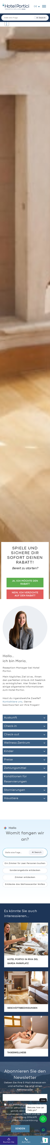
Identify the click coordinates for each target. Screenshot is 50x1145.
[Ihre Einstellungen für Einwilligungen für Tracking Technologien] (45, 1140)
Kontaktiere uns (13, 702)
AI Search (41, 18)
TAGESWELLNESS (16, 1053)
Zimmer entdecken (25, 877)
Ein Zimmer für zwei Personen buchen (25, 863)
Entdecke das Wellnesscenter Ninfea (25, 884)
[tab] (25, 718)
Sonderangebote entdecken (25, 870)
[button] (37, 6)
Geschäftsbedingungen (22, 1008)
